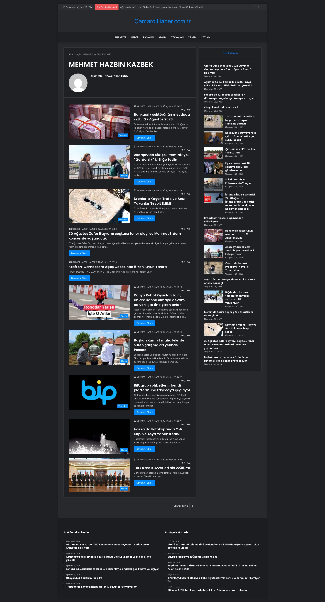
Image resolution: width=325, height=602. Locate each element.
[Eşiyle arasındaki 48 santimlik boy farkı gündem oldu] (213, 168)
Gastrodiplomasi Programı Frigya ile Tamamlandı (237, 267)
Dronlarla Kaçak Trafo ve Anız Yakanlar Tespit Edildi (159, 201)
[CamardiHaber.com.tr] (162, 21)
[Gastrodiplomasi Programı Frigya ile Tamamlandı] (213, 268)
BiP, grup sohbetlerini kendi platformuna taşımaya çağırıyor (162, 387)
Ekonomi (148, 37)
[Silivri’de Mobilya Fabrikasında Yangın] (213, 184)
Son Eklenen (230, 53)
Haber (134, 37)
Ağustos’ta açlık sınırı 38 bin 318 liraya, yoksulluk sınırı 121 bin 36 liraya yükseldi (161, 7)
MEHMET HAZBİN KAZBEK (109, 76)
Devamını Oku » (144, 137)
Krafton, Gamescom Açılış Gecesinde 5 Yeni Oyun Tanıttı (118, 266)
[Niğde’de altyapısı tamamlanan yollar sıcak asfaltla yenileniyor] (213, 296)
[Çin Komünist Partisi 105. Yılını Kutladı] (213, 153)
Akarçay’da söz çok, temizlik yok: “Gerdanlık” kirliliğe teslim (162, 157)
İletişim (205, 37)
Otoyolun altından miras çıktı (222, 107)
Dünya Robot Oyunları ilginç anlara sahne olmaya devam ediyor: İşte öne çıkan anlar (159, 300)
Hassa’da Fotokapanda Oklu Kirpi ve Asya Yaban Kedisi (158, 431)
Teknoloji (177, 37)
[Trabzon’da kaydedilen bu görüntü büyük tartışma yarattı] (213, 121)
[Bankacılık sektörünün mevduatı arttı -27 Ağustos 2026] (213, 235)
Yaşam (192, 37)
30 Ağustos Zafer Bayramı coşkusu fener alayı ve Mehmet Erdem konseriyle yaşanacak (229, 344)
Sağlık (162, 37)
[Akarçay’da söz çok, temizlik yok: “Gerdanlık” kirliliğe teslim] (213, 251)
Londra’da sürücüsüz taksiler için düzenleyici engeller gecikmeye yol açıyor (230, 96)
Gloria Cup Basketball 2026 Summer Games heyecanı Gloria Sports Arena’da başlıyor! (229, 69)
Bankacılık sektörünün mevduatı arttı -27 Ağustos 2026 (162, 117)
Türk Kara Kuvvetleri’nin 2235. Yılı (162, 467)
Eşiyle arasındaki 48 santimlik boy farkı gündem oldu (237, 167)
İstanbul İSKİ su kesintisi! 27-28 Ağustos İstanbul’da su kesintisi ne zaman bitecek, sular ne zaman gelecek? (240, 202)
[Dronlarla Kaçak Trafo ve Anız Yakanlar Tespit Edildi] (213, 329)
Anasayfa (120, 37)
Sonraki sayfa (181, 505)
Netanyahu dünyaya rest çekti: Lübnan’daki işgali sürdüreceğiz (240, 136)
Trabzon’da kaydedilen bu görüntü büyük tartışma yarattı (239, 120)
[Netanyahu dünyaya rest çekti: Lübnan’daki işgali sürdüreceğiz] (213, 137)
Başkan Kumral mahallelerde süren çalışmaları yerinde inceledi (159, 345)
